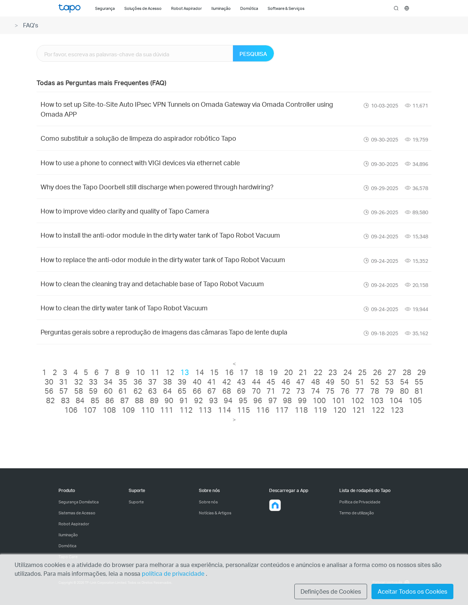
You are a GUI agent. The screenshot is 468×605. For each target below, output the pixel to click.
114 (224, 410)
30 (49, 381)
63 (152, 391)
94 (228, 400)
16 (229, 372)
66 (197, 391)
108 (109, 410)
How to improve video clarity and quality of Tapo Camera (125, 211)
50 (345, 381)
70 (256, 391)
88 (139, 400)
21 (303, 372)
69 (241, 391)
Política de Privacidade (359, 501)
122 (378, 410)
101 (338, 400)
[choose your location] (406, 8)
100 (319, 400)
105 (415, 400)
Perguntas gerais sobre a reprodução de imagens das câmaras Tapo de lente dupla (164, 332)
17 (243, 372)
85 (95, 400)
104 (396, 400)
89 (154, 400)
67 (211, 391)
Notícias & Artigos (215, 512)
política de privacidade (174, 573)
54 (404, 381)
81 (419, 391)
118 (301, 410)
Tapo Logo (69, 8)
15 (214, 372)
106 (71, 410)
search (396, 8)
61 (122, 391)
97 (272, 400)
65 (182, 391)
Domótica (67, 545)
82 (50, 400)
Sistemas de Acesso (76, 512)
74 (315, 391)
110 (147, 410)
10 (140, 372)
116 (262, 410)
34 (108, 381)
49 (330, 381)
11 (155, 372)
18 (258, 372)
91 (184, 400)
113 (205, 410)
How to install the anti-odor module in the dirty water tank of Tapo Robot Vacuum (160, 235)
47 (300, 381)
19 (273, 372)
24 (347, 372)
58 (78, 391)
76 (345, 391)
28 (407, 372)
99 (302, 400)
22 (318, 372)
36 (137, 381)
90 (169, 400)
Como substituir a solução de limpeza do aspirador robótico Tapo (138, 138)
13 (184, 372)
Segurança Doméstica (78, 501)
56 (49, 391)
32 (78, 381)
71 (271, 391)
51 (359, 381)
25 (362, 372)
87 (124, 400)
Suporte (136, 501)
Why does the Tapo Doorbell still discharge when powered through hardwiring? (157, 186)
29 (421, 372)
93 (213, 400)
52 (374, 381)
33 (93, 381)
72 (286, 391)
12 (170, 372)
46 (286, 381)
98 (287, 400)
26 (377, 372)
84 (80, 400)
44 (256, 381)
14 (199, 372)
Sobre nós (208, 501)
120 (339, 410)
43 (241, 381)
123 (397, 410)
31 (63, 381)
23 (332, 372)
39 (182, 381)
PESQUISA (253, 53)
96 (257, 400)
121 (358, 410)
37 (152, 381)
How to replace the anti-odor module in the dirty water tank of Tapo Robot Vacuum (163, 259)
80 (404, 391)
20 (288, 372)
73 (300, 391)
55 (419, 381)
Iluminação (68, 534)
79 (389, 391)
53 (389, 381)
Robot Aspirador (73, 523)
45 (271, 381)
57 (63, 391)
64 (167, 391)
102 (357, 400)
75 (330, 391)
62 (137, 391)
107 (90, 410)
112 (186, 410)
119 (320, 410)
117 (281, 410)
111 (166, 410)
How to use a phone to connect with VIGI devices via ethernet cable (140, 162)
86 (109, 400)
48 (315, 381)
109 (128, 410)
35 (122, 381)
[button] (275, 505)
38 (167, 381)
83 (65, 400)
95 (243, 400)
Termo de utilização (356, 512)
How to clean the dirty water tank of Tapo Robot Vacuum (124, 307)
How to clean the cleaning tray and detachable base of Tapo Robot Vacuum (152, 283)
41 (211, 381)
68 (226, 391)
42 (226, 381)
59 (93, 391)
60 (108, 391)
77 (359, 391)
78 (374, 391)
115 (243, 410)
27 (392, 372)
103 (377, 400)
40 (197, 381)
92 (198, 400)
